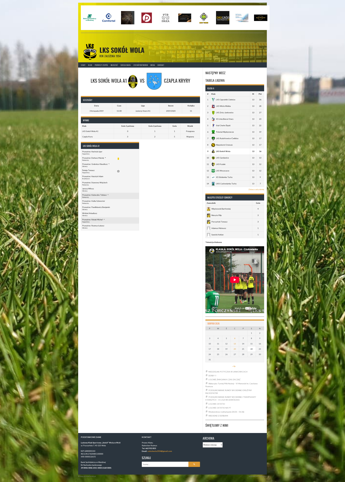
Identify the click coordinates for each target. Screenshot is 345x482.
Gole (258, 203)
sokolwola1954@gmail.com (160, 451)
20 (235, 349)
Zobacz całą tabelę (256, 189)
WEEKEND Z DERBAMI (218, 416)
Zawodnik (211, 203)
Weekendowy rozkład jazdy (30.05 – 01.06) (226, 412)
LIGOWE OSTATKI (216, 404)
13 (235, 344)
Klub (90, 65)
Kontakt (161, 65)
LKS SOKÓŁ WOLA (121, 50)
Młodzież (114, 65)
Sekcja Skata (125, 65)
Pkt (260, 94)
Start (83, 65)
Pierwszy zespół (101, 65)
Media (152, 65)
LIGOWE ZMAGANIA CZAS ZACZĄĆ (224, 379)
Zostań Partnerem (140, 65)
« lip (234, 366)
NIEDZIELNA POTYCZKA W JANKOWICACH (227, 372)
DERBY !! (212, 375)
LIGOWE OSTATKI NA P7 (219, 408)
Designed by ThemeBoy (258, 476)
